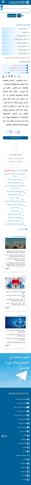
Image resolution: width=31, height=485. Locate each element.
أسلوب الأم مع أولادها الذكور (15, 220)
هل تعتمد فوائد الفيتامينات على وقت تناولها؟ (15, 292)
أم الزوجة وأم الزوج (14, 211)
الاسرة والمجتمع (22, 423)
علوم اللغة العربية (21, 427)
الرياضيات (23, 475)
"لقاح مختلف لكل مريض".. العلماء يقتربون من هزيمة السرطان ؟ (15, 304)
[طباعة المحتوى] (3, 76)
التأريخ (24, 435)
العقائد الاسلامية (22, 403)
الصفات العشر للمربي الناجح (14, 179)
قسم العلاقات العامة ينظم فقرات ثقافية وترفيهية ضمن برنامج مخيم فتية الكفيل (15, 251)
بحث (19, 15)
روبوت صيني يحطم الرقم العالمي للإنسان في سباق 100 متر (15, 335)
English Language (21, 455)
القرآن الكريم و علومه (20, 399)
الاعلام (24, 451)
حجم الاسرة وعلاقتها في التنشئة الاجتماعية (15, 201)
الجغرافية (24, 439)
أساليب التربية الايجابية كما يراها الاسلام (14, 224)
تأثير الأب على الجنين (15, 198)
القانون (24, 447)
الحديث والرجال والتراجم (20, 415)
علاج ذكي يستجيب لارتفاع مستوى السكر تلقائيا (15, 296)
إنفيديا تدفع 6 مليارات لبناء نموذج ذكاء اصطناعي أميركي (15, 339)
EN (2, 6)
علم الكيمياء (23, 467)
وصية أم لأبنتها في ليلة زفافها (15, 182)
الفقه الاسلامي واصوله (20, 407)
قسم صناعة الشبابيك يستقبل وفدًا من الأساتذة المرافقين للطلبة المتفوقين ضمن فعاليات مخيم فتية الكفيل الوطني (15, 264)
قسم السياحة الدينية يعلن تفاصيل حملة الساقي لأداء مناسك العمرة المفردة (15, 255)
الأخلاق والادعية (22, 419)
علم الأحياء (23, 471)
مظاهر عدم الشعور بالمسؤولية (15, 214)
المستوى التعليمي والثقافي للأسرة (15, 191)
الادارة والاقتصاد (22, 443)
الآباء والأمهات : (8, 58)
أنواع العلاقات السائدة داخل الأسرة (15, 204)
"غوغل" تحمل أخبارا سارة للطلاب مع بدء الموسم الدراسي (15, 331)
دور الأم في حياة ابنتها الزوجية (15, 194)
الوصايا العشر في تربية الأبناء (15, 217)
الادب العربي (23, 431)
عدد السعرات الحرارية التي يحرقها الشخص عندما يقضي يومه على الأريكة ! (15, 300)
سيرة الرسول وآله (21, 411)
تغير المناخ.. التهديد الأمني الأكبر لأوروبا (16, 342)
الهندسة (24, 479)
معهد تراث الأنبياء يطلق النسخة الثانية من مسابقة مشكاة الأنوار (15, 259)
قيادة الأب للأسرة (15, 207)
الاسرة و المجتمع (22, 25)
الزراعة (24, 459)
